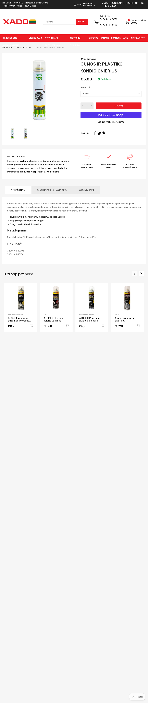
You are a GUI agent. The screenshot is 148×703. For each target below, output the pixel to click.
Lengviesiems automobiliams (31, 168)
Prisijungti (88, 3)
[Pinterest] (103, 133)
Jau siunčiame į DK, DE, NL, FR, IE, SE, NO (124, 4)
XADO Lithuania (88, 59)
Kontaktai (6, 3)
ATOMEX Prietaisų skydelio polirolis (89, 319)
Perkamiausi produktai (18, 171)
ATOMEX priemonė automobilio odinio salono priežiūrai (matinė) (18, 322)
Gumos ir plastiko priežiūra (56, 161)
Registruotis (89, 6)
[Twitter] (99, 133)
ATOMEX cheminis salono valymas (54, 319)
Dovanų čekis (30, 6)
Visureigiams (52, 171)
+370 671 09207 (108, 22)
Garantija (18, 3)
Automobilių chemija (30, 161)
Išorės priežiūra (15, 164)
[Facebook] (95, 133)
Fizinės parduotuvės (13, 6)
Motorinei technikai (57, 168)
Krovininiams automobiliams (38, 164)
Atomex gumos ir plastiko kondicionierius (124, 321)
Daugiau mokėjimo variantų (111, 122)
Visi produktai (37, 171)
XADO (46, 315)
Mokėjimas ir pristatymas (36, 3)
